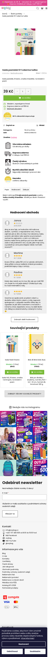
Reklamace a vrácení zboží (13, 580)
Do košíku (26, 98)
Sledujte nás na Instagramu (26, 407)
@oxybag (9, 543)
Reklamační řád (8, 574)
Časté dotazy (7, 564)
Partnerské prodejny (10, 588)
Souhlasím (35, 651)
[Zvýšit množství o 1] (28, 91)
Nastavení (24, 644)
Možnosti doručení (14, 109)
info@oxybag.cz (12, 530)
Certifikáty (6, 561)
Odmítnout (12, 651)
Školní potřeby (29, 130)
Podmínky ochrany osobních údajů (16, 572)
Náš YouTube (11, 541)
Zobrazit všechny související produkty (24, 394)
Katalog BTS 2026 (9, 585)
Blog (4, 553)
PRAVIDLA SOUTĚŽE (9, 582)
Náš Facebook (11, 535)
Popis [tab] (7, 189)
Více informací (27, 638)
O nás (4, 556)
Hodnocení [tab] (16, 189)
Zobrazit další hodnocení (24, 319)
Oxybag (14, 137)
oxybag (9, 538)
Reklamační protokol (10, 577)
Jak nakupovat (8, 567)
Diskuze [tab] (26, 189)
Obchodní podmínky (10, 569)
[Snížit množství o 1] (17, 91)
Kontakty (5, 559)
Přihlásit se (10, 514)
